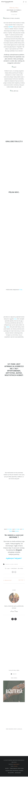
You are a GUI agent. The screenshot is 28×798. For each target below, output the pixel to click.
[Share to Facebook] (13, 514)
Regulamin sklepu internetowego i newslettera (14, 723)
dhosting (15, 718)
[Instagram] (15, 561)
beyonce (8, 506)
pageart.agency (16, 716)
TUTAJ (20, 231)
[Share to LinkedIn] (15, 514)
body (15, 260)
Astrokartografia (18, 725)
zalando (16, 506)
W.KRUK (17, 473)
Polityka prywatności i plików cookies (17, 720)
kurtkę (7, 268)
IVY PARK (9, 471)
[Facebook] (12, 561)
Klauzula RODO (11, 725)
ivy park (12, 506)
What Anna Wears (14, 7)
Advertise (7, 720)
